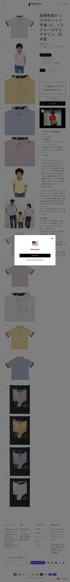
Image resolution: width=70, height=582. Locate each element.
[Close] (52, 238)
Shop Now (35, 255)
